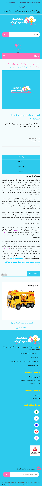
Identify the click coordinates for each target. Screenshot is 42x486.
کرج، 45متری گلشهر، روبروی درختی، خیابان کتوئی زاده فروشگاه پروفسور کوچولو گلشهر (22, 11)
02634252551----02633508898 (30, 2)
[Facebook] (39, 138)
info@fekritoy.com (33, 366)
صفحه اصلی (36, 64)
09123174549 (35, 362)
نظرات (21, 171)
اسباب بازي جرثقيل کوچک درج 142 (21, 323)
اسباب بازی (37, 395)
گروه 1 (38, 67)
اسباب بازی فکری (35, 398)
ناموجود (38, 129)
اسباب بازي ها (14, 64)
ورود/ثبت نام (20, 7)
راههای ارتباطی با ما (34, 377)
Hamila (10, 484)
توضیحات (21, 157)
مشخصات (21, 162)
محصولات (26, 64)
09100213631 (11, 2)
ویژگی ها (21, 166)
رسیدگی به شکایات (35, 384)
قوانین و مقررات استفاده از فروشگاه (30, 380)
